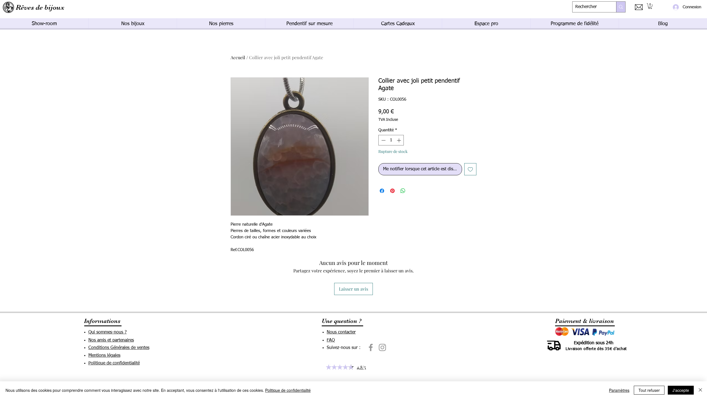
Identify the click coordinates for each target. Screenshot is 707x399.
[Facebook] (371, 347)
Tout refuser (649, 390)
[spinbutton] (391, 140)
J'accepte (680, 390)
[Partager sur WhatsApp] (403, 190)
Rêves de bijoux (40, 7)
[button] (650, 6)
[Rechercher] (620, 7)
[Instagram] (382, 347)
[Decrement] (383, 140)
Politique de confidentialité (288, 390)
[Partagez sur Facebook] (382, 190)
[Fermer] (700, 390)
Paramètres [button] (619, 390)
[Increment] (399, 140)
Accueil (238, 57)
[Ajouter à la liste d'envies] (470, 169)
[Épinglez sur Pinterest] (392, 190)
